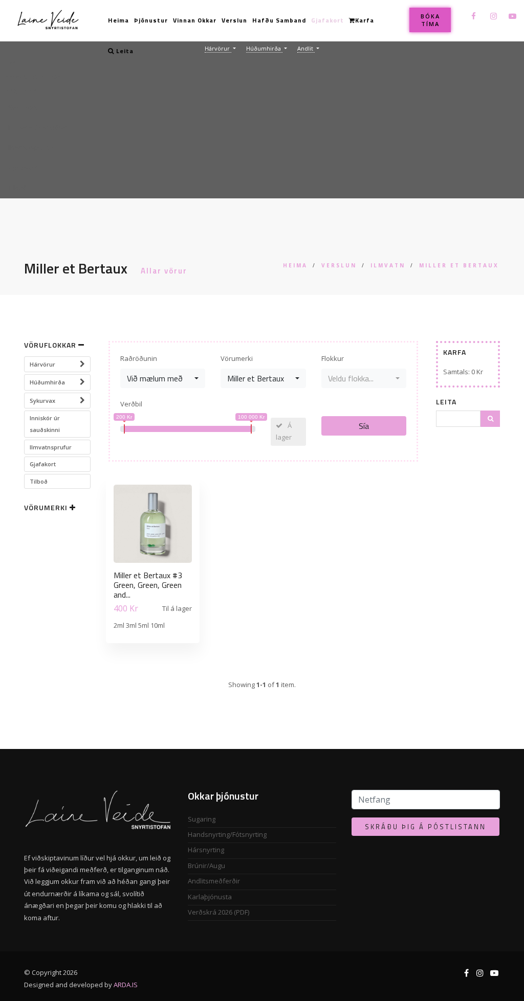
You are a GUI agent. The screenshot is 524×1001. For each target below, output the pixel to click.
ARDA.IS (126, 984)
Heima (118, 20)
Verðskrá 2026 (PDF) (218, 912)
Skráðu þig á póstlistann (425, 827)
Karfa (364, 20)
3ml (132, 625)
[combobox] (162, 378)
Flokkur (332, 358)
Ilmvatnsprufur (51, 447)
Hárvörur (42, 364)
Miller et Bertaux (459, 265)
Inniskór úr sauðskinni (45, 424)
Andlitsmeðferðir (214, 880)
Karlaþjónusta (210, 896)
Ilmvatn (387, 265)
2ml (120, 625)
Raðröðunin (138, 358)
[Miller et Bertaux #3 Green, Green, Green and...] (153, 525)
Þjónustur (151, 20)
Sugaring (201, 819)
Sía (364, 426)
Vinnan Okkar (194, 20)
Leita (124, 51)
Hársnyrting (206, 849)
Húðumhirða (47, 382)
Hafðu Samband (279, 20)
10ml (157, 625)
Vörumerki (237, 358)
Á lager (284, 431)
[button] (262, 108)
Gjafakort (327, 20)
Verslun (234, 20)
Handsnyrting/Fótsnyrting (227, 834)
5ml (144, 625)
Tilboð (39, 481)
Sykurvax (42, 400)
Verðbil (131, 403)
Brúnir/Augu (206, 865)
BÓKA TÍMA (430, 20)
